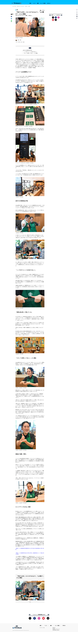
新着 (30, 3)
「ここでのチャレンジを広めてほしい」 (30, 51)
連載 (38, 3)
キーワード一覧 (42, 627)
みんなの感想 (42, 10)
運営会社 (54, 627)
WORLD (48, 3)
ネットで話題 (42, 3)
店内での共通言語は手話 (27, 50)
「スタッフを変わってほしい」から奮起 (30, 53)
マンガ (34, 3)
